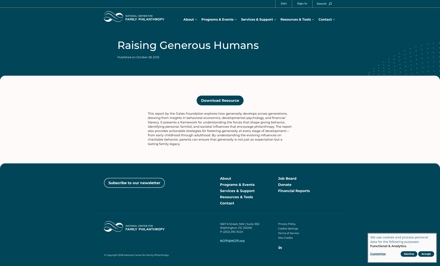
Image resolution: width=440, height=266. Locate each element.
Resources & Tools (295, 19)
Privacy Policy (287, 223)
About (188, 19)
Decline (409, 254)
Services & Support (257, 19)
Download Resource (222, 102)
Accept (426, 254)
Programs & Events (217, 19)
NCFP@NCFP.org (232, 240)
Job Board (287, 178)
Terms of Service (288, 233)
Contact (325, 19)
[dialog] (402, 248)
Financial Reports (294, 191)
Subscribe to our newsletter (134, 183)
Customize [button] (378, 254)
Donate (285, 185)
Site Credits (285, 237)
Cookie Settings (288, 228)
